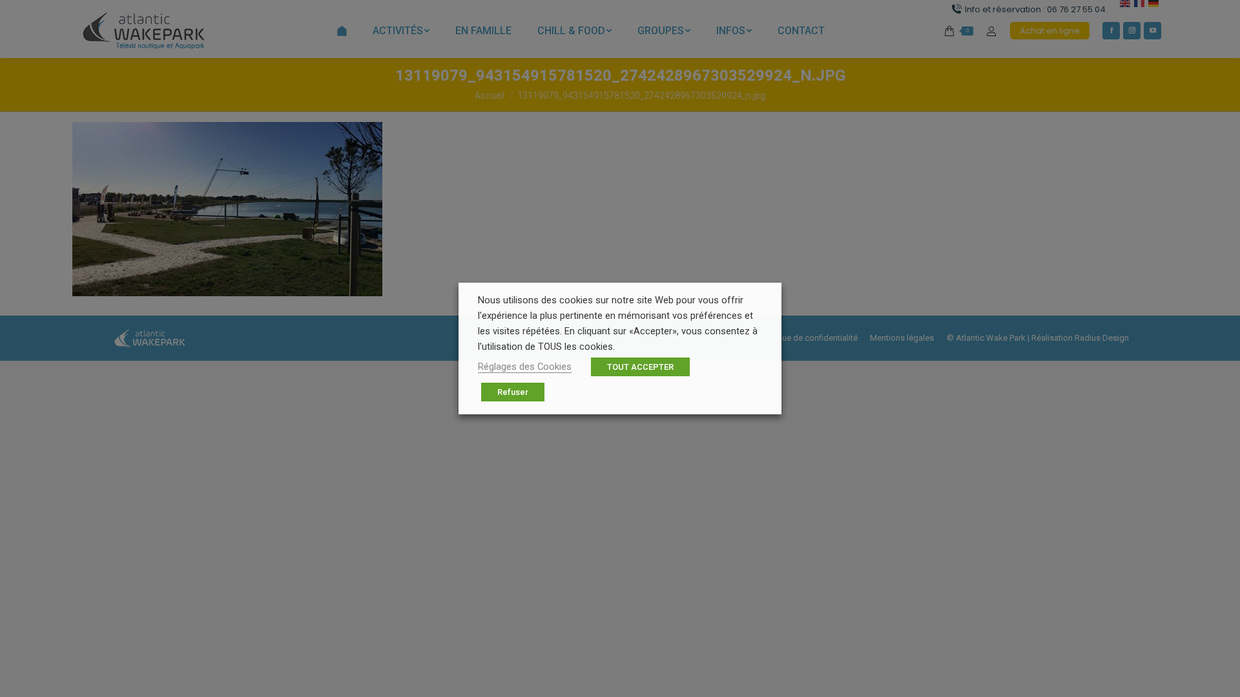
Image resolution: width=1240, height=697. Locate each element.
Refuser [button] (512, 392)
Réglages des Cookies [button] (525, 366)
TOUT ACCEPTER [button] (640, 367)
